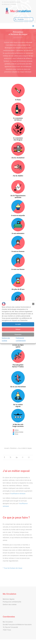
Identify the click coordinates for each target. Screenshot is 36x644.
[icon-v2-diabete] (18, 161)
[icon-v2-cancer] (18, 292)
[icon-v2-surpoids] (18, 200)
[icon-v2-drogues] (18, 123)
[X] (10, 457)
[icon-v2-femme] (18, 254)
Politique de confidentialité (12, 602)
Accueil (6, 448)
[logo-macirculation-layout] (18, 7)
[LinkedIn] (16, 457)
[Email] (28, 457)
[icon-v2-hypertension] (18, 180)
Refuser (18, 329)
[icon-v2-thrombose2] (18, 350)
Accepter (18, 324)
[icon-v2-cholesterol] (18, 143)
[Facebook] (4, 457)
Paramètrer (18, 334)
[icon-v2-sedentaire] (18, 218)
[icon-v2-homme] (18, 236)
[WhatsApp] (22, 457)
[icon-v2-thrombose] (18, 371)
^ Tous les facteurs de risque (12, 568)
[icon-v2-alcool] (18, 103)
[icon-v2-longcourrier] (18, 409)
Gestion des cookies (10, 604)
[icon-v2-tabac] (18, 84)
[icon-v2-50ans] (18, 274)
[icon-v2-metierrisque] (18, 389)
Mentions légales (8, 599)
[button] (33, 304)
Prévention (13, 448)
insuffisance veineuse (18, 493)
